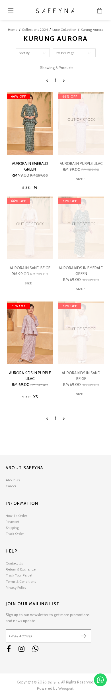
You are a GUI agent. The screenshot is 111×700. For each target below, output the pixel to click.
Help (11, 551)
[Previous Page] (47, 80)
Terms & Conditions (21, 581)
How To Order (16, 515)
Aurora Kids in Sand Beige (81, 376)
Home (12, 29)
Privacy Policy (16, 587)
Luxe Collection (64, 29)
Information (22, 503)
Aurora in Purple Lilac (81, 163)
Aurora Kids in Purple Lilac (30, 376)
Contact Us (14, 563)
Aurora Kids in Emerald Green (81, 271)
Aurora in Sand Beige (30, 268)
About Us (13, 480)
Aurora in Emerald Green (30, 166)
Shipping (12, 527)
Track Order (15, 533)
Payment (12, 521)
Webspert (65, 688)
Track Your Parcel (19, 575)
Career (11, 486)
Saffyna (53, 682)
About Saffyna (24, 467)
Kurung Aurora (92, 29)
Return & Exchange (21, 569)
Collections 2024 (35, 29)
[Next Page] (64, 80)
